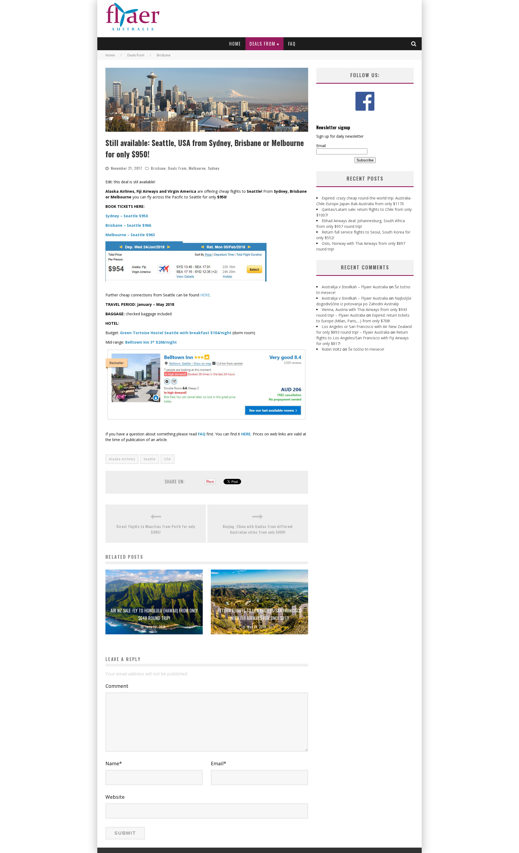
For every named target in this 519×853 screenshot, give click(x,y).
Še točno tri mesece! (366, 349)
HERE (205, 294)
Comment (116, 686)
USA (167, 459)
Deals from (262, 43)
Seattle (150, 459)
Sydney (213, 168)
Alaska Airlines (122, 459)
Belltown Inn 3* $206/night (151, 342)
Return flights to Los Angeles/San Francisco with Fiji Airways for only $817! (362, 338)
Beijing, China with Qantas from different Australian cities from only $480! (258, 529)
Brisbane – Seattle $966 (128, 225)
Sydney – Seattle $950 (126, 215)
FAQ (292, 43)
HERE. (246, 433)
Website (115, 797)
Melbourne (197, 168)
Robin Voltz (331, 349)
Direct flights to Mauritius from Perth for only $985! (156, 529)
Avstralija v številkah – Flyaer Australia (355, 286)
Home (235, 43)
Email (218, 763)
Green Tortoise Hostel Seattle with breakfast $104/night (175, 332)
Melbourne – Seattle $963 (130, 234)
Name (113, 763)
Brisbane (158, 168)
